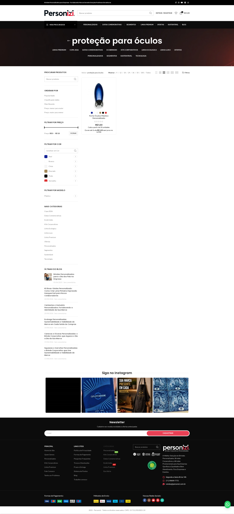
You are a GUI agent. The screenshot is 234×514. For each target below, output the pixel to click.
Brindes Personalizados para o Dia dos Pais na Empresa (64, 276)
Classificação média (51, 100)
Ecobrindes (48, 220)
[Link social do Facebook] (176, 2)
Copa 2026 (48, 211)
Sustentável (48, 255)
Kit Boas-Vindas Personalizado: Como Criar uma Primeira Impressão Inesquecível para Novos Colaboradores (60, 292)
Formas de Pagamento (82, 455)
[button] (227, 504)
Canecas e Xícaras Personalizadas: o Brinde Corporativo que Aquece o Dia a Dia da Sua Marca (61, 336)
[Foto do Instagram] (63, 395)
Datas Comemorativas (52, 216)
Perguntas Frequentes (82, 459)
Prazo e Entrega (80, 467)
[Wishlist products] (176, 13)
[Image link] (62, 501)
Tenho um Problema (52, 475)
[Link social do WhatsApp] (188, 2)
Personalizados (50, 246)
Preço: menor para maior (53, 108)
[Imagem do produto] (98, 95)
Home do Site (49, 450)
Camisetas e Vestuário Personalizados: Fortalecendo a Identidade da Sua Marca (58, 307)
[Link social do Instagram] (178, 2)
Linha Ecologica (50, 228)
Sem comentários (69, 282)
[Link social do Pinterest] (185, 2)
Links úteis (79, 446)
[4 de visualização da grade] (168, 72)
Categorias (108, 446)
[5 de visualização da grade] (172, 72)
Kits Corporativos (51, 224)
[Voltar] (69, 40)
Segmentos (48, 250)
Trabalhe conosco (80, 479)
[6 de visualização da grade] (176, 72)
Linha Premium (50, 237)
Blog (75, 475)
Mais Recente (49, 104)
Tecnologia (48, 259)
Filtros (187, 73)
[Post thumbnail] (48, 278)
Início (84, 73)
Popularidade (49, 96)
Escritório (107, 471)
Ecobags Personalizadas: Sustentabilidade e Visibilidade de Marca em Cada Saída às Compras (60, 321)
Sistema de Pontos (81, 471)
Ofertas (47, 242)
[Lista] (156, 72)
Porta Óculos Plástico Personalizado (98, 117)
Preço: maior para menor (53, 112)
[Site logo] (59, 13)
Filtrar (73, 133)
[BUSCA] (150, 13)
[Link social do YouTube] (182, 2)
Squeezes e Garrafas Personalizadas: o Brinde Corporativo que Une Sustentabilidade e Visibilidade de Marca (61, 351)
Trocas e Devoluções (81, 463)
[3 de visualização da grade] (164, 72)
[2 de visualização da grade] (160, 72)
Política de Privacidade (82, 450)
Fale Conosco (49, 471)
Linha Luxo (48, 233)
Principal (48, 446)
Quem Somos (49, 455)
